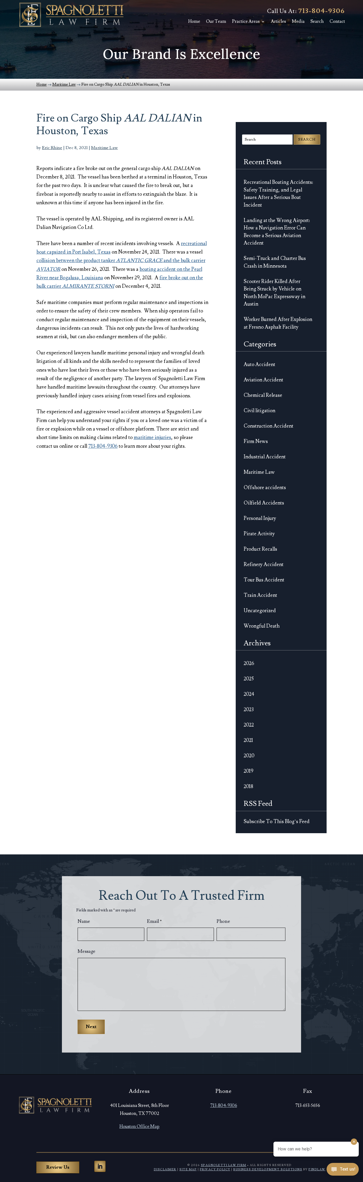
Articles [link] (278, 21)
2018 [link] (248, 786)
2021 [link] (248, 740)
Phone (223, 921)
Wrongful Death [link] (262, 626)
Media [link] (298, 21)
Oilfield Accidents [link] (264, 503)
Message (86, 951)
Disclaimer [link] (165, 1169)
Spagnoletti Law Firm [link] (223, 1165)
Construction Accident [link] (268, 426)
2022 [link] (249, 725)
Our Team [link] (216, 21)
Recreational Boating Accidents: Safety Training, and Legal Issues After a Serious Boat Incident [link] (278, 193)
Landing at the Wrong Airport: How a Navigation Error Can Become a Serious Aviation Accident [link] (277, 231)
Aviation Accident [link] (263, 380)
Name (84, 921)
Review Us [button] (57, 1167)
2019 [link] (248, 771)
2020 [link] (249, 756)
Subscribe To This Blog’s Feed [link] (277, 821)
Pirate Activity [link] (259, 534)
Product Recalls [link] (260, 549)
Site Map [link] (188, 1169)
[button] (99, 1166)
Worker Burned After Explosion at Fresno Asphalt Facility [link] (278, 323)
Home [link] (194, 21)
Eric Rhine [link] (52, 147)
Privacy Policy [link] (215, 1169)
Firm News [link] (256, 441)
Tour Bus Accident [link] (264, 580)
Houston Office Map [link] (139, 1126)
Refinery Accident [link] (264, 564)
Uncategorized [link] (260, 610)
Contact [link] (337, 21)
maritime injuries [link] (152, 437)
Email (154, 921)
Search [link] (317, 21)
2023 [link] (249, 709)
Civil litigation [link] (259, 410)
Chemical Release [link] (263, 395)
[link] (71, 14)
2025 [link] (249, 679)
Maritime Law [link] (104, 147)
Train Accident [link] (260, 595)
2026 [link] (249, 663)
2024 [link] (249, 694)
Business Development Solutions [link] (267, 1169)
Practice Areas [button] (246, 21)
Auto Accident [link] (259, 364)
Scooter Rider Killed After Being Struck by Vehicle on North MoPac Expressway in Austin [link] (274, 292)
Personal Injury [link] (260, 518)
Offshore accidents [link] (265, 487)
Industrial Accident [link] (265, 457)
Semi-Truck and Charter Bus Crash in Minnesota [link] (275, 262)
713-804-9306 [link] (321, 11)
